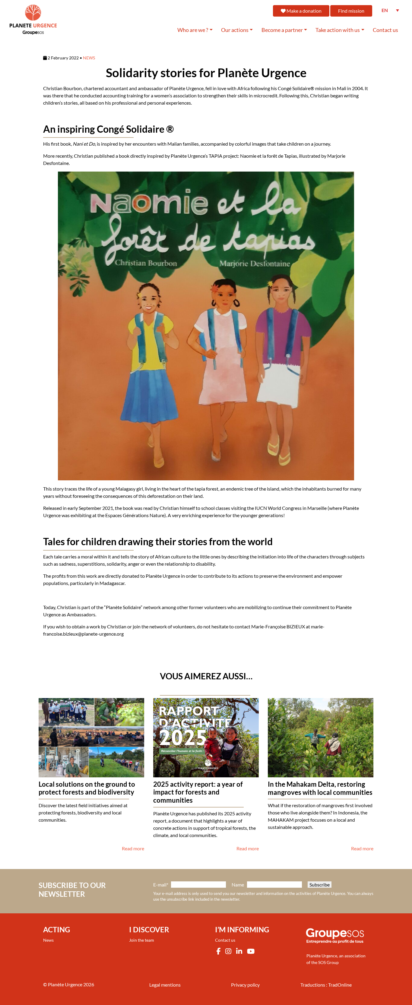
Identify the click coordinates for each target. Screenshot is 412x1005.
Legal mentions (165, 985)
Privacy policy (245, 985)
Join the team (141, 940)
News (48, 940)
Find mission (351, 11)
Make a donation (304, 11)
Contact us (385, 30)
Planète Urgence (65, 984)
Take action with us (337, 30)
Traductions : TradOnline (326, 985)
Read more (133, 848)
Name (238, 884)
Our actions (235, 30)
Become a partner (282, 30)
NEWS (89, 57)
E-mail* (160, 884)
